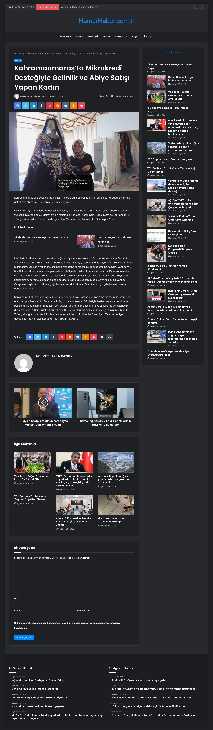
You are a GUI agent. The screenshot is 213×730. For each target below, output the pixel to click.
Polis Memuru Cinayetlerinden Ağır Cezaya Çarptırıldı (168, 353)
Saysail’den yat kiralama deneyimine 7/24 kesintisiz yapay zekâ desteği (183, 186)
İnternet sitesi (84, 610)
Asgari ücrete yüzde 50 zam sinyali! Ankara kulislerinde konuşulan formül (170, 308)
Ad (16, 598)
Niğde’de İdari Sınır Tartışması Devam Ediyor (41, 237)
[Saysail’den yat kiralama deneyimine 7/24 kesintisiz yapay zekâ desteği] (156, 185)
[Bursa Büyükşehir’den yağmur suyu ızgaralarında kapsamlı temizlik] (156, 336)
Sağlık (106, 36)
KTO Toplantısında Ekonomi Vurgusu (169, 159)
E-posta (19, 610)
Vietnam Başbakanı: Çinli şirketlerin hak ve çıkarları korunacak (113, 479)
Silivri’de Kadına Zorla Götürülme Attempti (111, 520)
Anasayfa (65, 36)
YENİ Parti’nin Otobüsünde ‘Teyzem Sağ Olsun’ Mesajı (30, 497)
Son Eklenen (173, 52)
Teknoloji (121, 36)
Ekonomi (93, 36)
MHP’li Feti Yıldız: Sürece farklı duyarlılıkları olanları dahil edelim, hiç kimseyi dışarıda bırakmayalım (74, 480)
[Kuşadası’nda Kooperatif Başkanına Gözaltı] (156, 253)
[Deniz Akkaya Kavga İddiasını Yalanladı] (86, 241)
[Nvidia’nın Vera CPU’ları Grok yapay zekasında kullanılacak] (156, 295)
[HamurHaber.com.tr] (106, 21)
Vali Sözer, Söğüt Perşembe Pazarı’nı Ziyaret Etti (85, 7)
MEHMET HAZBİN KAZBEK (33, 96)
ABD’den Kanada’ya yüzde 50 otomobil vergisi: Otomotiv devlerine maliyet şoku (172, 280)
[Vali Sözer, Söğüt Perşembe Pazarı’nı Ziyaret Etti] (32, 462)
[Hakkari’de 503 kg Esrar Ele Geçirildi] (156, 235)
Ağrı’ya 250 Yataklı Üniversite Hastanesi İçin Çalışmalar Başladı (73, 521)
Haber (79, 36)
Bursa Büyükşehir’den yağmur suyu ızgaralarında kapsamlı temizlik (182, 337)
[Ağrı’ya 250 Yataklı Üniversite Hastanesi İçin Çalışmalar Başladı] (74, 505)
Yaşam (136, 36)
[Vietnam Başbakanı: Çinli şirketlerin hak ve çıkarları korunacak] (116, 462)
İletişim (149, 36)
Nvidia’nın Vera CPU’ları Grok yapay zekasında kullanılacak (182, 294)
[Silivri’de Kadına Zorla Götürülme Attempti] (116, 505)
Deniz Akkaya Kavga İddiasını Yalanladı (180, 78)
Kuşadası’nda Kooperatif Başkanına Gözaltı (181, 249)
